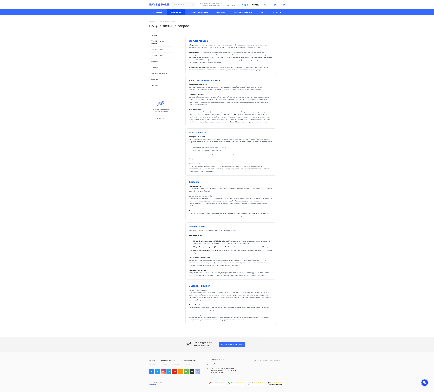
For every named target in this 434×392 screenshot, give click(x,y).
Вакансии (165, 364)
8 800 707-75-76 (253, 5)
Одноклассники (180, 371)
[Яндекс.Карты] (216, 383)
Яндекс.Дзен (192, 371)
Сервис (188, 364)
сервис (220, 122)
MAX (197, 371)
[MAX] (245, 5)
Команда (152, 360)
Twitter (157, 371)
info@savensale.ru (217, 364)
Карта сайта (152, 384)
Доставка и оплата (168, 360)
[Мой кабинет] (265, 5)
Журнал (177, 364)
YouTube (174, 371)
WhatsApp (186, 371)
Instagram (163, 371)
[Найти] (193, 4)
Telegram (168, 371)
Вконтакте (151, 371)
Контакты (153, 364)
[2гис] (235, 383)
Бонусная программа (189, 360)
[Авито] (255, 383)
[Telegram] (242, 5)
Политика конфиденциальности (268, 360)
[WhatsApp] (239, 5)
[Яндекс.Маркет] (275, 383)
